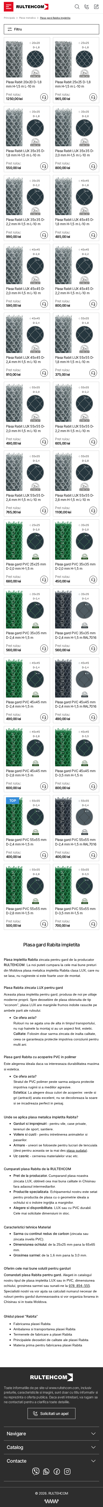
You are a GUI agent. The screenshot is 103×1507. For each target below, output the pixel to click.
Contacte (16, 1461)
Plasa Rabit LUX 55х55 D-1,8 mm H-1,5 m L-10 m (74, 359)
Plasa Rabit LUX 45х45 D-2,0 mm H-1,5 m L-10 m (25, 291)
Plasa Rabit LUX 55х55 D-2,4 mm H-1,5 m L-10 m (25, 497)
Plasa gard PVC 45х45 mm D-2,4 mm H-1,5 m (26, 704)
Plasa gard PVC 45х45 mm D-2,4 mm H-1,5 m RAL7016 (76, 704)
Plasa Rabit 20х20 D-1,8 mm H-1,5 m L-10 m (23, 84)
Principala (9, 17)
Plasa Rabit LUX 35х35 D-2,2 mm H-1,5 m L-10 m (25, 221)
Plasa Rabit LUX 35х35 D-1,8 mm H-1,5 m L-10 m (25, 153)
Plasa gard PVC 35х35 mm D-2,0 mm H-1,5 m (75, 566)
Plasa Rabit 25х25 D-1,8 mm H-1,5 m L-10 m (73, 84)
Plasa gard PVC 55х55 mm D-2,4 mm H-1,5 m (26, 842)
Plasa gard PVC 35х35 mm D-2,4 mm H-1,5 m (26, 635)
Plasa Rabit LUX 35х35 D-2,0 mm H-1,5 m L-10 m (74, 153)
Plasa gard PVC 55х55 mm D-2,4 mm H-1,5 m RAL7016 (76, 842)
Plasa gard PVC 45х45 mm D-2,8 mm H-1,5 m (26, 773)
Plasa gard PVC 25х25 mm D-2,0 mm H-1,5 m (26, 566)
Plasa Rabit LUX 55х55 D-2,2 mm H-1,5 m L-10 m (74, 428)
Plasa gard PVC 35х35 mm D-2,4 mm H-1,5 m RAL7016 (76, 635)
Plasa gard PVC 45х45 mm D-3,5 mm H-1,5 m (75, 773)
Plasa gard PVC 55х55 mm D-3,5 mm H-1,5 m (75, 911)
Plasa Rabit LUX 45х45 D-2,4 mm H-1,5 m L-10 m (25, 359)
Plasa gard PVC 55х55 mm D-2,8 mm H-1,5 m (26, 911)
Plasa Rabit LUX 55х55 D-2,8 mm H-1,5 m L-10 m (74, 497)
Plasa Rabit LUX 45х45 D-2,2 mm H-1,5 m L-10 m (74, 291)
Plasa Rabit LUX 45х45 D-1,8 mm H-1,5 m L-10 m (74, 221)
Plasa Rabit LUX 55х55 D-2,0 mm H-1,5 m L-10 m (25, 428)
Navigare (16, 1434)
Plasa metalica (27, 17)
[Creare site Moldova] (51, 1501)
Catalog (15, 1447)
